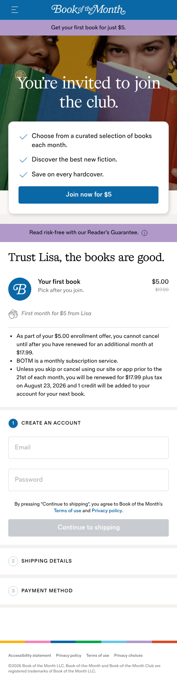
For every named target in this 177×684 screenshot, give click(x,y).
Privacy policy (107, 511)
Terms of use (68, 511)
